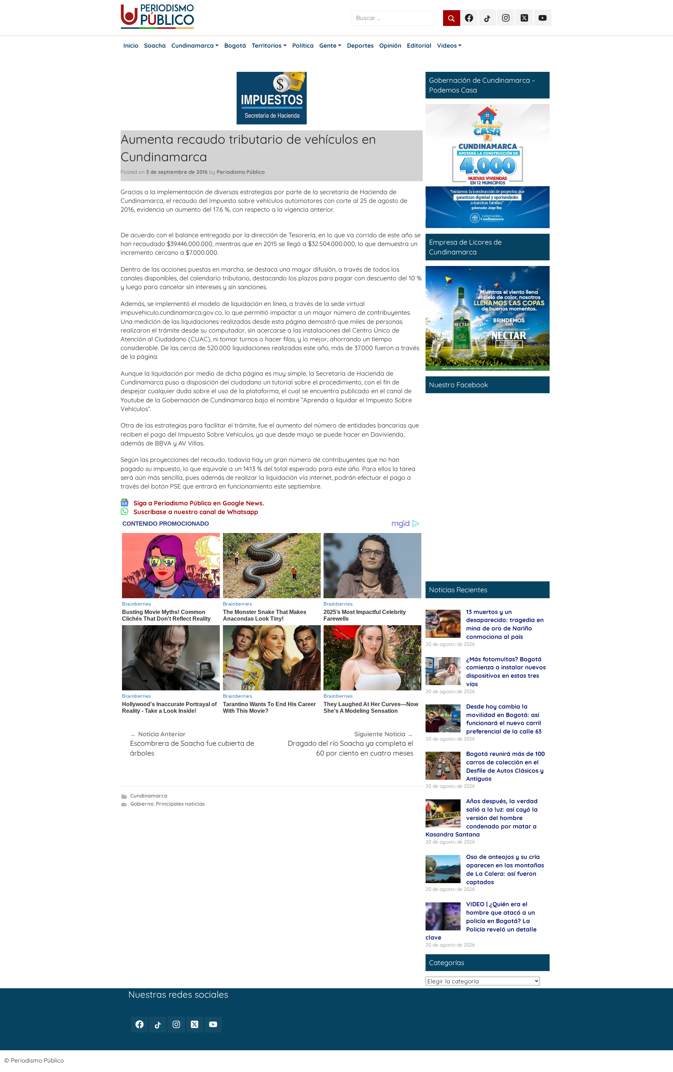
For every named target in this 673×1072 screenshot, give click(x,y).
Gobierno (142, 803)
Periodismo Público (241, 172)
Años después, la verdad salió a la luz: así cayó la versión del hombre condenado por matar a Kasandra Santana (482, 817)
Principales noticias (180, 803)
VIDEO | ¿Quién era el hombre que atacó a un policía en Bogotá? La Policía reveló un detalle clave (481, 920)
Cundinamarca (148, 795)
